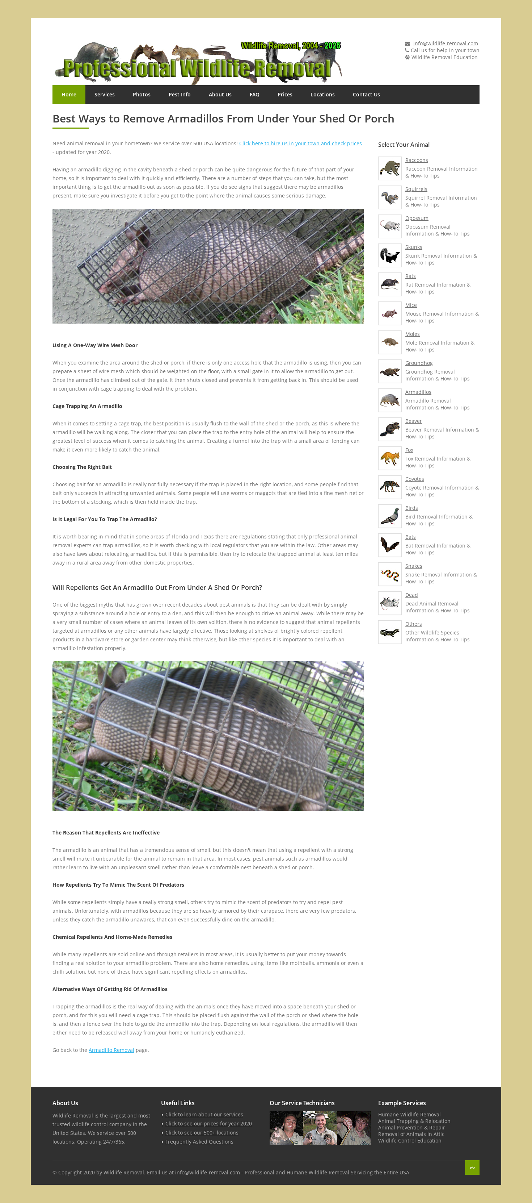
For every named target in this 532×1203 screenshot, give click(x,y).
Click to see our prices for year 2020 (208, 1123)
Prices (285, 94)
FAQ (254, 94)
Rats (410, 275)
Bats (410, 536)
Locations (323, 94)
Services (104, 94)
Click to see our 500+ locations (201, 1132)
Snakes (413, 565)
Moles (412, 333)
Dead (411, 594)
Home (69, 94)
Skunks (413, 246)
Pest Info (180, 94)
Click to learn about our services (204, 1114)
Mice (411, 304)
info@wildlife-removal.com (445, 43)
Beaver (413, 420)
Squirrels (416, 189)
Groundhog (419, 362)
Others (413, 623)
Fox (409, 449)
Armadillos (418, 391)
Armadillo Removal (111, 1049)
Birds (411, 507)
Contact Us (366, 94)
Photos (142, 94)
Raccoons (416, 160)
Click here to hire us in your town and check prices (300, 143)
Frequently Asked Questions (199, 1141)
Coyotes (414, 478)
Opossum (416, 218)
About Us (220, 94)
